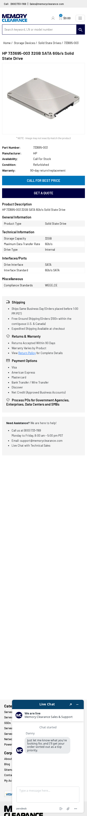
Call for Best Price (43, 180)
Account (54, 18)
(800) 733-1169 (18, 3)
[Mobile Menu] (80, 18)
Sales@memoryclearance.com (47, 3)
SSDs (7, 723)
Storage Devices (24, 43)
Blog (7, 764)
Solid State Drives (49, 43)
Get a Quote (43, 193)
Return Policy (27, 353)
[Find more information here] (48, 756)
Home (7, 43)
